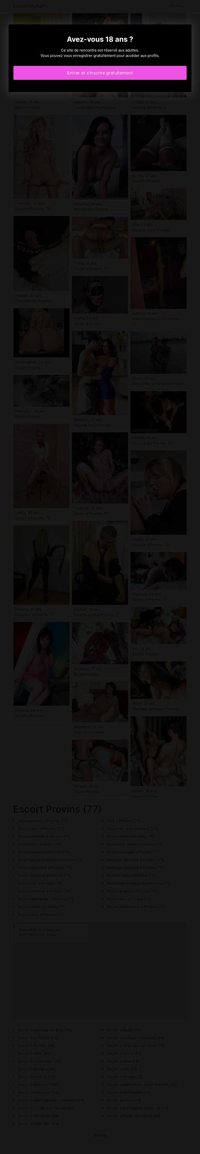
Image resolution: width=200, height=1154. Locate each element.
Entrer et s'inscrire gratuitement (100, 72)
